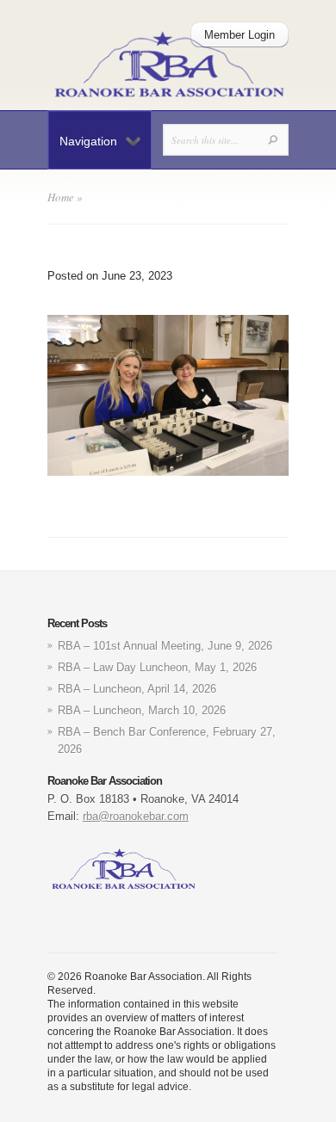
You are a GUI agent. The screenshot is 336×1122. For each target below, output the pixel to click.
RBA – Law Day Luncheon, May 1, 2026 (157, 667)
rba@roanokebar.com (136, 816)
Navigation (88, 141)
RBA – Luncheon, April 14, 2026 (137, 688)
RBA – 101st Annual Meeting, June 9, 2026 (165, 645)
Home (60, 197)
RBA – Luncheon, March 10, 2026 (142, 710)
